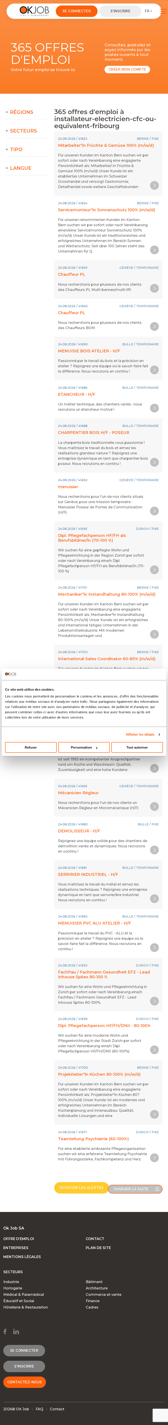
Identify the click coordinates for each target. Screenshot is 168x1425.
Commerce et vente (103, 1294)
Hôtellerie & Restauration (25, 1307)
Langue (21, 168)
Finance (93, 1301)
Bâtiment (94, 1282)
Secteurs (23, 131)
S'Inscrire (120, 11)
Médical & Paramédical (23, 1294)
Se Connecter (77, 11)
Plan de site (98, 1248)
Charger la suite (131, 1189)
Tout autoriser (137, 747)
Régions (21, 112)
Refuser (31, 747)
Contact (95, 1239)
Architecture (97, 1288)
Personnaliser (81, 747)
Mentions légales (22, 1257)
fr (147, 11)
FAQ (39, 1409)
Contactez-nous (24, 1382)
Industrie (11, 1282)
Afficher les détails (140, 734)
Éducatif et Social (18, 1301)
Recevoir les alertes (81, 1188)
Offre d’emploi (18, 1239)
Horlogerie (12, 1288)
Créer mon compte (127, 69)
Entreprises (15, 1248)
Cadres (92, 1307)
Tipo (16, 149)
